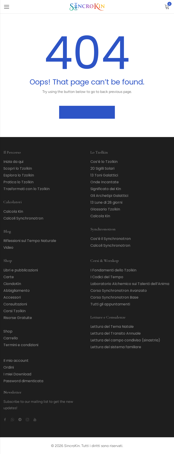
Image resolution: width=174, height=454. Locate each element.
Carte (8, 277)
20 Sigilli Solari (102, 168)
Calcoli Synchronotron (23, 218)
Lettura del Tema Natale (112, 326)
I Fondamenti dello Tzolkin (113, 270)
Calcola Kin (13, 211)
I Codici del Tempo (106, 277)
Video (8, 247)
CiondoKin (12, 283)
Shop (7, 331)
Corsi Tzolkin (14, 311)
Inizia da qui (13, 161)
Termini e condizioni (20, 345)
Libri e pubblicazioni (20, 270)
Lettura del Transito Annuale (115, 333)
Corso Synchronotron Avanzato (118, 290)
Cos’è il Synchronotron (110, 238)
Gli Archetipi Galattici (109, 195)
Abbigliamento (16, 290)
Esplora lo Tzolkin (18, 175)
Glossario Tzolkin (105, 209)
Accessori (12, 297)
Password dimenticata (23, 381)
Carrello (10, 338)
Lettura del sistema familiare (115, 347)
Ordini (8, 367)
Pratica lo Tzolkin (18, 182)
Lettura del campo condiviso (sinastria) (125, 340)
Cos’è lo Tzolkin (104, 161)
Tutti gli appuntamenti (110, 304)
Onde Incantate (104, 182)
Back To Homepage (87, 112)
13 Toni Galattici (104, 175)
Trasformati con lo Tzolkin (26, 188)
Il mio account (16, 360)
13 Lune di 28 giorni (106, 202)
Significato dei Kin (105, 188)
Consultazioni (15, 304)
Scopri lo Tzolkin (17, 168)
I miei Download (17, 374)
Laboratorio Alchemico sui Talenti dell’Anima (129, 283)
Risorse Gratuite (17, 317)
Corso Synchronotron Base (114, 297)
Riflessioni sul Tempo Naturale (29, 240)
